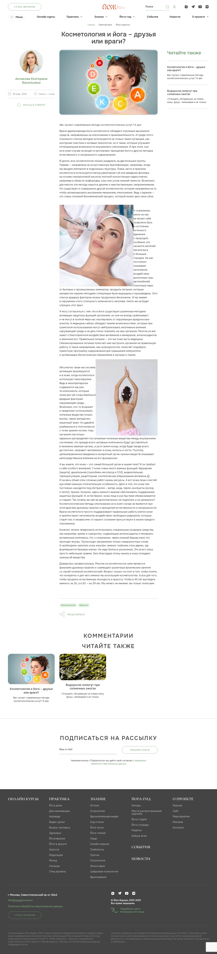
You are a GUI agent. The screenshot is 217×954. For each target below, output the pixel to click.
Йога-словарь (140, 825)
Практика (73, 17)
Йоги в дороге (58, 844)
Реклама (178, 822)
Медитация (56, 855)
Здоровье (55, 833)
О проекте (198, 17)
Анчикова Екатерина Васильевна (31, 81)
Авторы (136, 805)
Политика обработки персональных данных (35, 906)
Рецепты (137, 830)
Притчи (94, 855)
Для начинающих (59, 811)
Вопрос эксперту (59, 827)
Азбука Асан (139, 836)
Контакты (178, 827)
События (152, 17)
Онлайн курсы (46, 17)
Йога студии (139, 819)
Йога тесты (97, 827)
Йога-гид (125, 17)
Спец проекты (57, 871)
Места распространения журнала (147, 812)
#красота (83, 605)
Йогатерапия (57, 838)
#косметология (68, 605)
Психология (97, 860)
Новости (175, 17)
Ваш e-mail (65, 749)
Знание (99, 17)
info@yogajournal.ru (20, 900)
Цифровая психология (104, 871)
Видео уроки (57, 822)
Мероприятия (181, 816)
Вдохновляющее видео (104, 816)
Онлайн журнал (99, 844)
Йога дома (55, 805)
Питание (54, 866)
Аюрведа (54, 816)
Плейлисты (97, 849)
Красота (54, 849)
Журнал (177, 805)
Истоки (94, 805)
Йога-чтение (98, 833)
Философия (97, 866)
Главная (91, 25)
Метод (53, 860)
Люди (93, 838)
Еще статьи (97, 822)
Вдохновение (98, 877)
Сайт (176, 811)
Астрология (97, 811)
